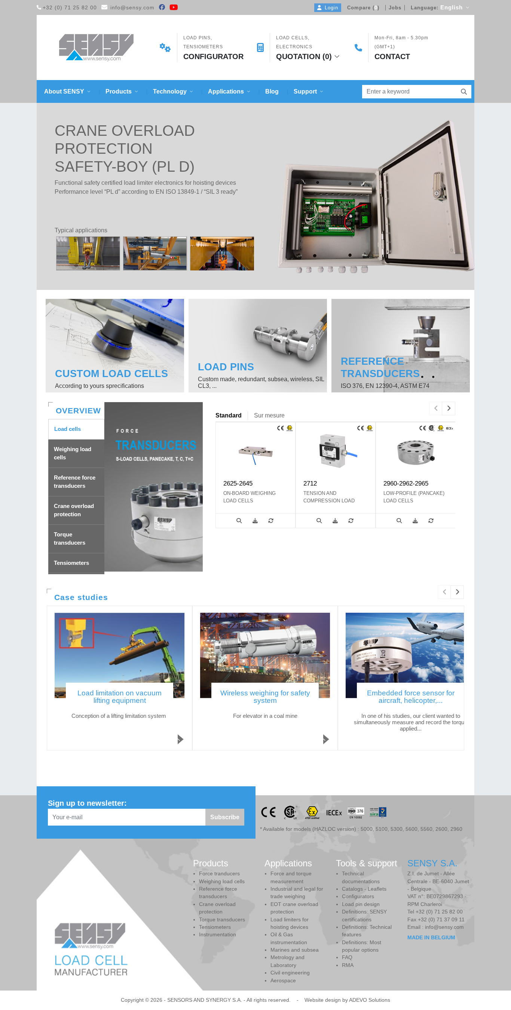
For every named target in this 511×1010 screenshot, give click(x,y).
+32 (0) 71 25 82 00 (70, 7)
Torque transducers (222, 919)
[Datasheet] (255, 521)
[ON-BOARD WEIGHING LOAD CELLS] (255, 450)
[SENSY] (96, 47)
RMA (348, 965)
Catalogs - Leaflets (364, 889)
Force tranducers (219, 873)
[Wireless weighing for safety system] (265, 655)
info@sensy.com (132, 7)
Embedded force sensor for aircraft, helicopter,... (411, 696)
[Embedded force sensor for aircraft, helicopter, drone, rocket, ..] (410, 655)
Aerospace (283, 980)
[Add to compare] (270, 521)
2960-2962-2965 (405, 483)
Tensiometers (215, 927)
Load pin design (361, 904)
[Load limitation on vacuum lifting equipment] (119, 655)
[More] (239, 521)
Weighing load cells (222, 881)
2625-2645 (238, 483)
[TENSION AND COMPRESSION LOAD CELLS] (335, 450)
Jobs (395, 7)
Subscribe (224, 817)
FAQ (347, 957)
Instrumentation (217, 934)
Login (331, 7)
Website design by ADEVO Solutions (347, 1000)
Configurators (358, 896)
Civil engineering (290, 973)
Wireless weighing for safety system (265, 696)
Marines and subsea (294, 950)
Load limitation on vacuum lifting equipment (119, 696)
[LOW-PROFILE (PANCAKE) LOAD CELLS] (415, 450)
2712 (310, 483)
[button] (67, 91)
